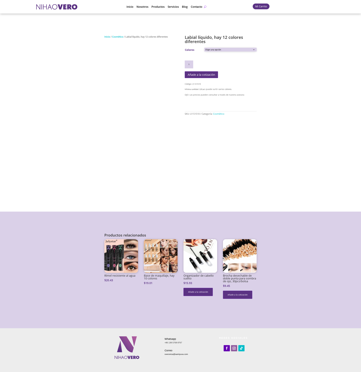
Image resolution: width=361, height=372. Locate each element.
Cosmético (117, 36)
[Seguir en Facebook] (227, 348)
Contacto (196, 7)
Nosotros (142, 7)
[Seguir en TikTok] (241, 348)
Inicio (129, 7)
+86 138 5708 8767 (173, 342)
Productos (158, 7)
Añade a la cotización (201, 75)
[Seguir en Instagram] (234, 348)
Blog (185, 7)
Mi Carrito (261, 6)
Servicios (173, 7)
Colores (189, 49)
